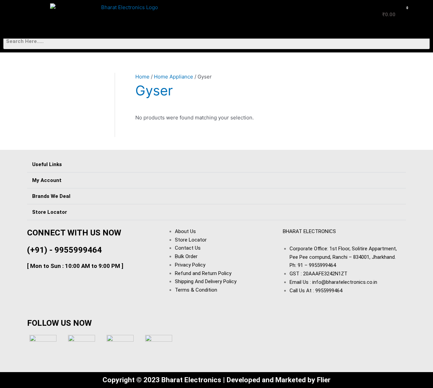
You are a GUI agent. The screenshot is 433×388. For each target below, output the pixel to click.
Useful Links (47, 164)
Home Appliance (173, 76)
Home (142, 76)
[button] (23, 8)
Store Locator (49, 212)
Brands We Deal (51, 196)
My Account (47, 180)
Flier (324, 380)
